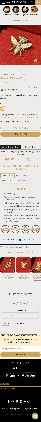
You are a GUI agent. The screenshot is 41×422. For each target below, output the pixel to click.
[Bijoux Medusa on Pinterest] (17, 402)
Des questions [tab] (19, 323)
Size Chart (34, 87)
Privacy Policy (31, 415)
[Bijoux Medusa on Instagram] (21, 402)
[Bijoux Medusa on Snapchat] (25, 402)
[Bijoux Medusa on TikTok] (28, 402)
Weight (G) (6, 181)
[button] (35, 416)
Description (7, 176)
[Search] (33, 2)
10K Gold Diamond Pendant (12, 74)
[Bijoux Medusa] (20, 2)
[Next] (38, 272)
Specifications (22, 175)
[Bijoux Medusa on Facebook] (8, 402)
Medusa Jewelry (15, 409)
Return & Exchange (22, 181)
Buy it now (20, 134)
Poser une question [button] (21, 316)
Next (25, 21)
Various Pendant (22, 247)
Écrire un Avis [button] (21, 310)
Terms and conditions (13, 415)
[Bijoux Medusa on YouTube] (13, 402)
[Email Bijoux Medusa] (32, 402)
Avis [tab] (4, 323)
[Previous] (2, 272)
